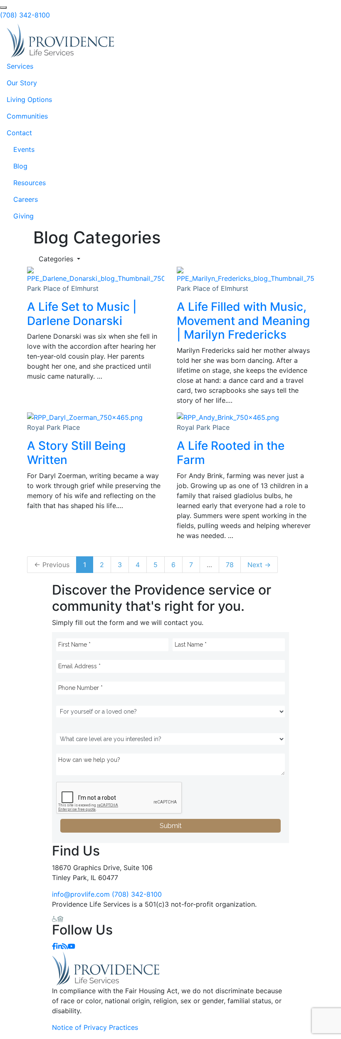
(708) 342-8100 (25, 15)
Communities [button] (27, 116)
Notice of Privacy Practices (95, 1027)
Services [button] (20, 66)
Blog (20, 166)
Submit (171, 826)
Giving (23, 216)
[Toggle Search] (3, 7)
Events (24, 149)
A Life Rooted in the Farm (230, 453)
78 (230, 564)
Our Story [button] (22, 83)
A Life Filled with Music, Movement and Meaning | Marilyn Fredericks (243, 321)
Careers (25, 199)
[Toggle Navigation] (322, 40)
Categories (57, 259)
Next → (259, 564)
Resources (29, 183)
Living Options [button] (29, 99)
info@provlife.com (81, 894)
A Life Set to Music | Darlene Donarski (82, 314)
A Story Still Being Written (76, 453)
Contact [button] (19, 133)
